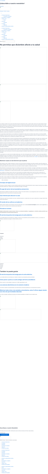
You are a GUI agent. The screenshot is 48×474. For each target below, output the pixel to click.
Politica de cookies (5, 448)
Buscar (1, 41)
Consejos (3, 23)
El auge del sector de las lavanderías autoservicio (14, 189)
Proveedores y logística (6, 17)
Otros (5, 33)
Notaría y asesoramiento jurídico (7, 26)
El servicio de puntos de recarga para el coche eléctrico (16, 215)
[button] (24, 236)
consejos (36, 156)
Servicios (3, 21)
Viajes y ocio (4, 18)
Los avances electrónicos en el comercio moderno (14, 285)
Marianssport (2, 170)
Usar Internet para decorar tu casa (10, 195)
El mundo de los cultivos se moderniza (11, 202)
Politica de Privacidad (6, 464)
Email (1, 432)
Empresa (5, 22)
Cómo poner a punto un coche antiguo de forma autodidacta (17, 279)
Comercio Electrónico (6, 15)
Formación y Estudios (7, 16)
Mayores (5, 24)
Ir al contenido (2, 0)
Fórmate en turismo (5, 208)
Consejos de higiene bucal (7, 182)
